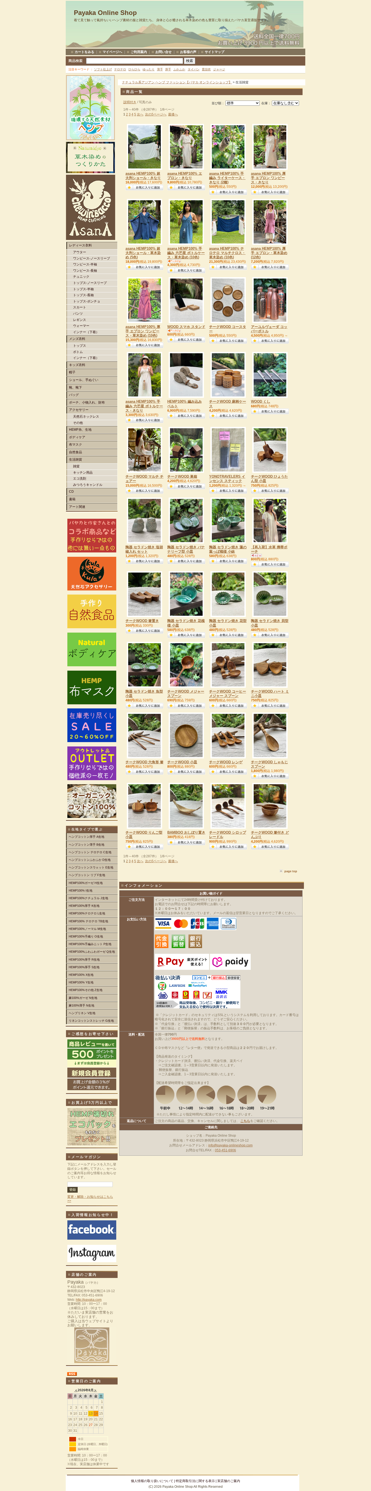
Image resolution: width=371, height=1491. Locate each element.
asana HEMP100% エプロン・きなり (184, 175)
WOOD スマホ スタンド (186, 327)
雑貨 (76, 466)
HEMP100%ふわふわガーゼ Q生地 (92, 951)
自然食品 (75, 452)
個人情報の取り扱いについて (152, 1481)
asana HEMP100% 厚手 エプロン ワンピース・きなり (268, 177)
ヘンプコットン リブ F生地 (87, 875)
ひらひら (134, 69)
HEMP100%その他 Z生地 (85, 990)
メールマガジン (86, 1157)
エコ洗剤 (79, 478)
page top (290, 871)
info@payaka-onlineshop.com (230, 1145)
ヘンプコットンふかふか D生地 (90, 859)
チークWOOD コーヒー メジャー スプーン (227, 693)
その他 (78, 423)
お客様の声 (188, 52)
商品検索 (75, 61)
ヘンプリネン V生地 (82, 1013)
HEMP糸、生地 (80, 430)
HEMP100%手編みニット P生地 (90, 944)
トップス (79, 346)
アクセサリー (79, 410)
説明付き (129, 102)
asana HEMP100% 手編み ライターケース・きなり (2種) (227, 177)
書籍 (72, 499)
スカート (79, 307)
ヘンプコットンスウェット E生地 (91, 867)
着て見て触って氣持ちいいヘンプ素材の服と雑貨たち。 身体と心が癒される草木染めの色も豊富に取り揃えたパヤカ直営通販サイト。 (172, 20)
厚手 (168, 69)
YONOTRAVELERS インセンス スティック (227, 478)
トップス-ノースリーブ (90, 283)
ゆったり (149, 69)
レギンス (79, 320)
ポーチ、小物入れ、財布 (87, 402)
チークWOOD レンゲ (226, 762)
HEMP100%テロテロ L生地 (87, 913)
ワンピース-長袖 (85, 271)
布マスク (75, 444)
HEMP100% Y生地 (81, 982)
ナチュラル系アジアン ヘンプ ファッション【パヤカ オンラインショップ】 (177, 82)
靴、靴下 (75, 387)
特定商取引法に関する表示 (195, 1481)
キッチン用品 (83, 472)
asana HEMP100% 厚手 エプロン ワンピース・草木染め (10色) (142, 331)
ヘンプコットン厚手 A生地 (86, 836)
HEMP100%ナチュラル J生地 (88, 898)
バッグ (74, 395)
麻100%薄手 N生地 (81, 1005)
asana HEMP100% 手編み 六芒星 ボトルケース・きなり (144, 405)
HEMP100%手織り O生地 (86, 936)
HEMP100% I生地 (80, 890)
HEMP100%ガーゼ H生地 (86, 882)
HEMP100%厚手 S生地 (84, 967)
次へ (140, 114)
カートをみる (84, 52)
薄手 (160, 69)
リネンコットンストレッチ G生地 (91, 1020)
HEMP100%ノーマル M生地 (87, 928)
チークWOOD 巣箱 (182, 476)
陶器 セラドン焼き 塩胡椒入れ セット (144, 549)
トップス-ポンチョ (86, 301)
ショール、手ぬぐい (83, 380)
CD (71, 491)
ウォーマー (81, 326)
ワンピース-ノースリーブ (91, 258)
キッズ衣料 (77, 365)
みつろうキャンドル (87, 485)
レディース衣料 (80, 245)
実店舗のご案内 (228, 1481)
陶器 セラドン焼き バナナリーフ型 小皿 (186, 549)
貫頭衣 (206, 69)
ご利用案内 (139, 52)
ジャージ (219, 69)
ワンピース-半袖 (85, 264)
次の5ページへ (155, 114)
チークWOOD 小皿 (182, 762)
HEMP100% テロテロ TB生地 (88, 921)
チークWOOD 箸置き (142, 621)
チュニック (81, 277)
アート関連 (77, 507)
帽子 (72, 372)
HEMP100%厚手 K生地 (84, 905)
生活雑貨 (75, 459)
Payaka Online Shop (105, 12)
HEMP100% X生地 (81, 974)
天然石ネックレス (86, 416)
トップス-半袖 (83, 289)
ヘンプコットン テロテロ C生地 (90, 852)
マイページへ (112, 52)
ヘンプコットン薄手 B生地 (86, 844)
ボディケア (77, 437)
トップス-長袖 (83, 295)
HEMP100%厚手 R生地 (84, 959)
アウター (79, 252)
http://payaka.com (89, 1300)
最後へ (173, 114)
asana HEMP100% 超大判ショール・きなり (143, 175)
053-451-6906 (225, 1150)
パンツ (78, 313)
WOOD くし (260, 401)
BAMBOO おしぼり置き (186, 832)
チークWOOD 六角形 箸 (144, 762)
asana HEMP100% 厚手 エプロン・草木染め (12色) (269, 252)
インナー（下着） (86, 332)
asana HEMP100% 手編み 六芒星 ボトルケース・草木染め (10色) (186, 252)
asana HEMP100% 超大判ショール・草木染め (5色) (143, 252)
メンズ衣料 (77, 339)
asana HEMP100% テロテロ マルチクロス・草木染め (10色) (227, 252)
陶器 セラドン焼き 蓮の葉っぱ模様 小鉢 (228, 549)
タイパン (194, 69)
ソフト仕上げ (103, 69)
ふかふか (179, 69)
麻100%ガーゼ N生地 (83, 997)
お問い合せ (163, 52)
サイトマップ (214, 52)
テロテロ (120, 69)
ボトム (78, 352)
